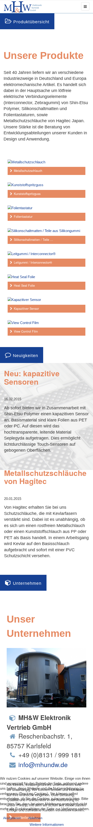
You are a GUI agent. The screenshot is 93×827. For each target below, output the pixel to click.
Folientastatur (23, 216)
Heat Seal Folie (24, 285)
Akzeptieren (12, 818)
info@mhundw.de (43, 764)
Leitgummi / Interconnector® (33, 262)
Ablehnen (35, 818)
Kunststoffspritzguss (27, 194)
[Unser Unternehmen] (46, 677)
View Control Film (26, 331)
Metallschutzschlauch (28, 171)
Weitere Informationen (47, 824)
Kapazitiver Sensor (26, 308)
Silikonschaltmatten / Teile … (33, 239)
